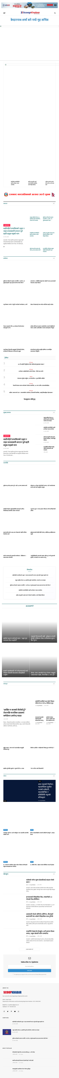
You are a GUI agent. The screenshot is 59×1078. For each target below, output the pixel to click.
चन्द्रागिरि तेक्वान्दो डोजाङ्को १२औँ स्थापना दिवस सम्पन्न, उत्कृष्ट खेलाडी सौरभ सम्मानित (40, 932)
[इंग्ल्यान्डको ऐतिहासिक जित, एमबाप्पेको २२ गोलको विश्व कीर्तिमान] (13, 903)
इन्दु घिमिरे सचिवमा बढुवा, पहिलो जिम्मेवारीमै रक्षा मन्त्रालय (48, 250)
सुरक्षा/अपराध (7, 225)
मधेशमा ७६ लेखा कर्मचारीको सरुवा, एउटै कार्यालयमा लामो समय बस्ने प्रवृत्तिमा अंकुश (42, 486)
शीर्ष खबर (31, 362)
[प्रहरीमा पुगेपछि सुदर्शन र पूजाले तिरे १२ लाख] (16, 759)
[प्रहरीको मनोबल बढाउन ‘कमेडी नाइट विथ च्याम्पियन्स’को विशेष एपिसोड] (51, 712)
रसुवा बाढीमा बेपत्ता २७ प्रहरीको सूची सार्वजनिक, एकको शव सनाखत (35, 219)
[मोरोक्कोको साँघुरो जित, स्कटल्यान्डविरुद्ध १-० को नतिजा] (7, 1054)
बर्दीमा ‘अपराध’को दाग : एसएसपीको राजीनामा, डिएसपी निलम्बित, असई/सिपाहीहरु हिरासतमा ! (31, 392)
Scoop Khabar (39, 705)
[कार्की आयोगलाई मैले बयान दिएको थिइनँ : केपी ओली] (7, 1062)
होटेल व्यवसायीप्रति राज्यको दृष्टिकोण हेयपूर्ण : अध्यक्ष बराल (42, 833)
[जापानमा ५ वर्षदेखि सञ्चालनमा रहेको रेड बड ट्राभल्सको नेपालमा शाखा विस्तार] (43, 270)
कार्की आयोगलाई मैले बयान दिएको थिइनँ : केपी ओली (22, 1060)
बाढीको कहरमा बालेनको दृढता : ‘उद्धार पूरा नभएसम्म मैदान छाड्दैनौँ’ (15, 639)
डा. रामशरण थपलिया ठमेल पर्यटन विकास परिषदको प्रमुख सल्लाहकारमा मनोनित (15, 865)
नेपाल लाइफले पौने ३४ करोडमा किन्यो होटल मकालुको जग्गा (13, 327)
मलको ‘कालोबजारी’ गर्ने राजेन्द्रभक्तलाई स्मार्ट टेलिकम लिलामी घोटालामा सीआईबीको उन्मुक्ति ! (15, 673)
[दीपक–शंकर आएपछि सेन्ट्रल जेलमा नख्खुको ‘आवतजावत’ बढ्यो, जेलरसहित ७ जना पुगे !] (43, 661)
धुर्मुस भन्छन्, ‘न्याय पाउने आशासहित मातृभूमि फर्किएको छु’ (13, 748)
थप (4, 247)
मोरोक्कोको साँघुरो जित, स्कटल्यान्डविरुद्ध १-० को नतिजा (23, 1052)
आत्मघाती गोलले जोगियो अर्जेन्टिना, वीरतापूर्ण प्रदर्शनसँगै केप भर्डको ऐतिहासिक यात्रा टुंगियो (39, 915)
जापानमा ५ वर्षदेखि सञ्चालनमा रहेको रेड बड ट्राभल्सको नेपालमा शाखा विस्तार (43, 282)
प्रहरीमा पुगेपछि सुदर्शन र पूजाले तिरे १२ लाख (13, 768)
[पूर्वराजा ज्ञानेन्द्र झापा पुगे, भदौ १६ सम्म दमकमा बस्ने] (42, 183)
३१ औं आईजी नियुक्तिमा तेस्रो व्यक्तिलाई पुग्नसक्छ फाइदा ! (31, 364)
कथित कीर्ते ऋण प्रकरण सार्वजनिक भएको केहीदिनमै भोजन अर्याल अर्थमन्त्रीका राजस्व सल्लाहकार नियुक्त (42, 327)
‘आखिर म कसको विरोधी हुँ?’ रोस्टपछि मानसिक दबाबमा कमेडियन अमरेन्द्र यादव (14, 712)
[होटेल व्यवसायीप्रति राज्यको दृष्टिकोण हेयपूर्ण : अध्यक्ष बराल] (43, 818)
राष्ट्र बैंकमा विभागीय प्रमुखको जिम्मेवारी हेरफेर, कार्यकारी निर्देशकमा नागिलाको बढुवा (14, 350)
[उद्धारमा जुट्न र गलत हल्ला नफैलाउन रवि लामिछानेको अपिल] (43, 498)
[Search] (55, 13)
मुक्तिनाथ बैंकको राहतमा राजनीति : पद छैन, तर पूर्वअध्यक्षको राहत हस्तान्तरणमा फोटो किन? (48, 219)
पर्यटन (5, 801)
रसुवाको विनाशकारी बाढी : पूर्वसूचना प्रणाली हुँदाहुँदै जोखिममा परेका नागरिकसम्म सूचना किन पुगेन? (43, 638)
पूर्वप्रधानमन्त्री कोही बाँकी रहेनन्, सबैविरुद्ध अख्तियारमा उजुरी (42, 533)
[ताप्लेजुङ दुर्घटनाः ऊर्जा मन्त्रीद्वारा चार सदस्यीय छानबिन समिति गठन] (16, 818)
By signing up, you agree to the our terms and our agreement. (30, 974)
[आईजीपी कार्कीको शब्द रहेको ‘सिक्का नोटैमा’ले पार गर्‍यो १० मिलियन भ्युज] (45, 693)
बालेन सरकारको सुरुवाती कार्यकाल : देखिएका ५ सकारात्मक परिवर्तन (14, 556)
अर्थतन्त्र (5, 258)
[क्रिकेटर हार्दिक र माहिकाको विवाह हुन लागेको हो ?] (43, 739)
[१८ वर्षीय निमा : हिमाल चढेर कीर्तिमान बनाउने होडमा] (43, 850)
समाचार (31, 376)
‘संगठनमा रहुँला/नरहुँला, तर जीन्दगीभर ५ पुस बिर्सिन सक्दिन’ (31, 378)
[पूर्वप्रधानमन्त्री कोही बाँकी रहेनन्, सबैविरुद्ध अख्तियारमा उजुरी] (43, 522)
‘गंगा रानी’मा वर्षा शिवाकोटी (36, 768)
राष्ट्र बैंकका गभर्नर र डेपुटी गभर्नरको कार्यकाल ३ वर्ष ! (15, 304)
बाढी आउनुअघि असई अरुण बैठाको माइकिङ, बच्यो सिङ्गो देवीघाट (32, 183)
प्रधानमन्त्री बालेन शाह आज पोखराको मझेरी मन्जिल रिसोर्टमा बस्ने (15, 533)
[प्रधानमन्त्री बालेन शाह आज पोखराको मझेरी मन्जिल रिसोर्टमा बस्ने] (16, 522)
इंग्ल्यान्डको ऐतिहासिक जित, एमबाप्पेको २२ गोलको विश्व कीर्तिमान (39, 898)
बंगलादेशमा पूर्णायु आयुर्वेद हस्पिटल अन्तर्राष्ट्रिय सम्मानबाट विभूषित (41, 350)
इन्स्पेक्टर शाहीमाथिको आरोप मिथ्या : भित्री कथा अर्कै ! (31, 371)
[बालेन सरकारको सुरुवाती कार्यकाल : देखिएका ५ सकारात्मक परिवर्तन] (16, 545)
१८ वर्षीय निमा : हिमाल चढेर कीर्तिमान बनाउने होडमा (42, 865)
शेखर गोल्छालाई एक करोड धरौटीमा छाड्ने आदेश (41, 304)
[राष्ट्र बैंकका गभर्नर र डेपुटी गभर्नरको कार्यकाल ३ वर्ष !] (16, 294)
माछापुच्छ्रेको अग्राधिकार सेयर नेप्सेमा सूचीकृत (21, 1069)
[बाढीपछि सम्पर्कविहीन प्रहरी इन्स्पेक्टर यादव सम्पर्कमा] (7, 183)
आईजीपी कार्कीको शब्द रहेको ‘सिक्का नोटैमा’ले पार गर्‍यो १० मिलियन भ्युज (44, 702)
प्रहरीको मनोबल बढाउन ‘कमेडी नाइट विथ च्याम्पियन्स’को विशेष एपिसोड (50, 719)
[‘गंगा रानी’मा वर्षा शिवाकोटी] (43, 759)
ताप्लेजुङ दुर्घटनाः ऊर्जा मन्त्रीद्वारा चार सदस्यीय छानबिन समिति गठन (16, 833)
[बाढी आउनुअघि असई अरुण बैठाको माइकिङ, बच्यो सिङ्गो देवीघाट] (24, 183)
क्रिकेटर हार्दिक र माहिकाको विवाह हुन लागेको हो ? (42, 748)
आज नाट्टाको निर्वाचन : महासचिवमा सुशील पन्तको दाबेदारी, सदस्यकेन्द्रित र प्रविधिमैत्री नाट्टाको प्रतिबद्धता (46, 791)
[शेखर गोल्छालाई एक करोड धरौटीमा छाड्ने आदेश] (43, 294)
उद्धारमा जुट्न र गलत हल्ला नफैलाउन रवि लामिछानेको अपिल (43, 510)
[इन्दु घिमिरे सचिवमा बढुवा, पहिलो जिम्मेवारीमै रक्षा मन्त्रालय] (49, 243)
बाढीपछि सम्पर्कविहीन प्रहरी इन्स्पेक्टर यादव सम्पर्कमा (15, 183)
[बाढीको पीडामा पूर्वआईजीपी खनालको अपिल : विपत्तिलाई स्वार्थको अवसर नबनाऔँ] (16, 498)
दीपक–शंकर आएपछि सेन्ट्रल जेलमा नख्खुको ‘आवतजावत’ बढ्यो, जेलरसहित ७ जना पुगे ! (43, 674)
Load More (29, 949)
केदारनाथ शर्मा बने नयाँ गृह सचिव (29, 20)
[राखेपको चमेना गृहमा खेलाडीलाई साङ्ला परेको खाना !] (13, 885)
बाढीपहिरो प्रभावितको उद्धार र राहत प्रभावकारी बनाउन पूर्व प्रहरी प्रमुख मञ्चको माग (14, 231)
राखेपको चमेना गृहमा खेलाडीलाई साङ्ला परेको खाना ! (40, 881)
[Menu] (4, 13)
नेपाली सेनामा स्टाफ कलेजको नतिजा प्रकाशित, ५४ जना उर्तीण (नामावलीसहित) (31, 385)
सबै (53, 203)
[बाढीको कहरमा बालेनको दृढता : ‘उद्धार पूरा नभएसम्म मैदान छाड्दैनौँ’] (16, 626)
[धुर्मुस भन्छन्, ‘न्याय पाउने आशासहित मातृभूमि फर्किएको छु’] (16, 739)
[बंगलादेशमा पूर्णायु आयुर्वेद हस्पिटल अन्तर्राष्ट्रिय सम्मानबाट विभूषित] (43, 339)
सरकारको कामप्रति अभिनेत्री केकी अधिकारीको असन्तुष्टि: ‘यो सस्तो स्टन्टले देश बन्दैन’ (39, 719)
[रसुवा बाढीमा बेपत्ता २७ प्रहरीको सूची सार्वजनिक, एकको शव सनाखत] (35, 211)
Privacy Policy (38, 974)
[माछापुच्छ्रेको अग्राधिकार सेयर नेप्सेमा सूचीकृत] (7, 1071)
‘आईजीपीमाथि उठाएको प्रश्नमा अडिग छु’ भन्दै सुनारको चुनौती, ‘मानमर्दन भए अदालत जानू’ (42, 556)
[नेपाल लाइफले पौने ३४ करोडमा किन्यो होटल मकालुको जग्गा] (16, 315)
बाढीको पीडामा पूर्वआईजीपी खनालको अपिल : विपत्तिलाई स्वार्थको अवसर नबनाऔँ (14, 510)
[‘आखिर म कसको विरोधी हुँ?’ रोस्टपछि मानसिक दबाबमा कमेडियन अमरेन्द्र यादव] (17, 697)
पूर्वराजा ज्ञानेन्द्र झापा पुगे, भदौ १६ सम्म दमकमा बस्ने (50, 183)
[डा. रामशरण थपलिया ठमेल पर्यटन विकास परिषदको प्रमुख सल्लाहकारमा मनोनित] (16, 850)
